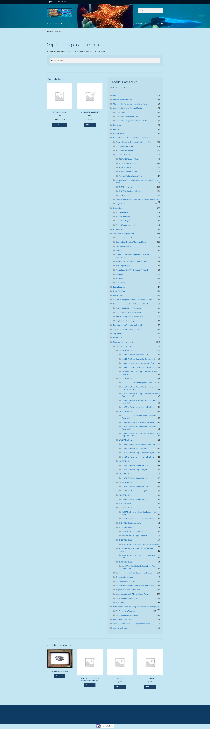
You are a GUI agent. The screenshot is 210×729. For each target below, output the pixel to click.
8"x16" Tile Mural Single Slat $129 (134, 536)
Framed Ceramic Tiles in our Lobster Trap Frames (131, 138)
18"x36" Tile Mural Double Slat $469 (135, 478)
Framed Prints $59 (123, 221)
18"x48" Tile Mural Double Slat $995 (135, 486)
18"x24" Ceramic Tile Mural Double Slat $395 (138, 444)
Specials (51, 2)
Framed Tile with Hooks (125, 150)
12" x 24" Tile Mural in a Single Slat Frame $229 (139, 383)
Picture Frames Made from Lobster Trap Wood (130, 304)
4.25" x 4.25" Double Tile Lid (129, 159)
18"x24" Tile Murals (126, 440)
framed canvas (118, 133)
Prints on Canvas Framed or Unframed (127, 325)
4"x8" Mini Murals (125, 187)
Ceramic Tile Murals (123, 346)
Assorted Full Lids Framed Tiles (130, 176)
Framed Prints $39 (123, 216)
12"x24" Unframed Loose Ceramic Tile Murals (138, 407)
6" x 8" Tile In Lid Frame (127, 167)
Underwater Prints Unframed (127, 598)
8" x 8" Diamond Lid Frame (128, 172)
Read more (59, 676)
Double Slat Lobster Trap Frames (128, 312)
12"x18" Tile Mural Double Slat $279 (135, 355)
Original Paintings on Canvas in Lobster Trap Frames (132, 300)
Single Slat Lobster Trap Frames (128, 321)
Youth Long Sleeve (120, 628)
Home (49, 23)
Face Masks (117, 125)
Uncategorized (118, 338)
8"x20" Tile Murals (125, 540)
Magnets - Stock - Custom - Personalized (131, 261)
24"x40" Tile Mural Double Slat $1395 (135, 499)
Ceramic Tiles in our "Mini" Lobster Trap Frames (134, 573)
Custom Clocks (121, 112)
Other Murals (124, 195)
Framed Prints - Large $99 (125, 225)
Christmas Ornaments (124, 238)
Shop (57, 23)
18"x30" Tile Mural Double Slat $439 (135, 465)
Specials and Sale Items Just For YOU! (127, 329)
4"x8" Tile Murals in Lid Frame (130, 191)
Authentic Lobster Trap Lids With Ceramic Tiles (133, 142)
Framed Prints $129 (123, 212)
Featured (116, 129)
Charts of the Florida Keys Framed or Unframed (130, 104)
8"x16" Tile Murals (125, 527)
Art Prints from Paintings (125, 611)
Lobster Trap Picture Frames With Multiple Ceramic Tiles (137, 200)
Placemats (120, 274)
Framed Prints (118, 208)
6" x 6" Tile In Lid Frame (127, 163)
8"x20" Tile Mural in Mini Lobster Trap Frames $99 (140, 544)
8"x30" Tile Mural (125, 562)
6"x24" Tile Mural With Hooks (130, 523)
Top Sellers (117, 333)
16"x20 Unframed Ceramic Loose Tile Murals (138, 422)
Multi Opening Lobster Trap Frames (129, 316)
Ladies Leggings (119, 287)
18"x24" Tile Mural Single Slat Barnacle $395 (138, 453)
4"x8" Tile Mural (125, 503)
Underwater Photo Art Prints (127, 615)
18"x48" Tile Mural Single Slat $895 (135, 491)
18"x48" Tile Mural (126, 482)
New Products (62, 2)
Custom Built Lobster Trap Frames (129, 308)
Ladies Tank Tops (119, 291)
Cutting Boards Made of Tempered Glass (131, 242)
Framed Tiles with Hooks (125, 581)
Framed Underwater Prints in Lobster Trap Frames (135, 585)
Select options (59, 125)
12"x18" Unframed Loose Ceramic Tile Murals (138, 367)
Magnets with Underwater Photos (128, 590)
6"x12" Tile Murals (125, 508)
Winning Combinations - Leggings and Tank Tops (131, 624)
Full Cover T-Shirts (120, 229)
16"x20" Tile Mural (126, 411)
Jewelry (119, 250)
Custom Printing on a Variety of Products (128, 108)
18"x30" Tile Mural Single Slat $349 (135, 470)
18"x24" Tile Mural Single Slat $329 (135, 448)
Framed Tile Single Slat (124, 146)
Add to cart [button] (90, 125)
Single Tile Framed (123, 204)
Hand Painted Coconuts (125, 246)
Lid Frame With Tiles (123, 155)
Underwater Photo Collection (124, 342)
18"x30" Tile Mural (126, 461)
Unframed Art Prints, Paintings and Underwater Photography (136, 607)
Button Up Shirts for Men (122, 99)
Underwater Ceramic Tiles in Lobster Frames (132, 594)
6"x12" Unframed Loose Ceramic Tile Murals (138, 519)
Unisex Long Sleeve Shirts (122, 619)
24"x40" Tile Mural (126, 495)
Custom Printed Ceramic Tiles (127, 116)
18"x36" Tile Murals (126, 474)
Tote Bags (120, 278)
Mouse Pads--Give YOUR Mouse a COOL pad (132, 270)
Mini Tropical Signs (123, 266)
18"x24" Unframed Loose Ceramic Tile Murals (138, 457)
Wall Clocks (120, 283)
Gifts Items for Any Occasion (123, 233)
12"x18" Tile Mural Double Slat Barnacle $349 (138, 359)
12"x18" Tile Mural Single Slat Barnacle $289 (138, 363)
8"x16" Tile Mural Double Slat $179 (134, 531)
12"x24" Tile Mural (126, 378)
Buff (114, 95)
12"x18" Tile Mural (126, 350)
